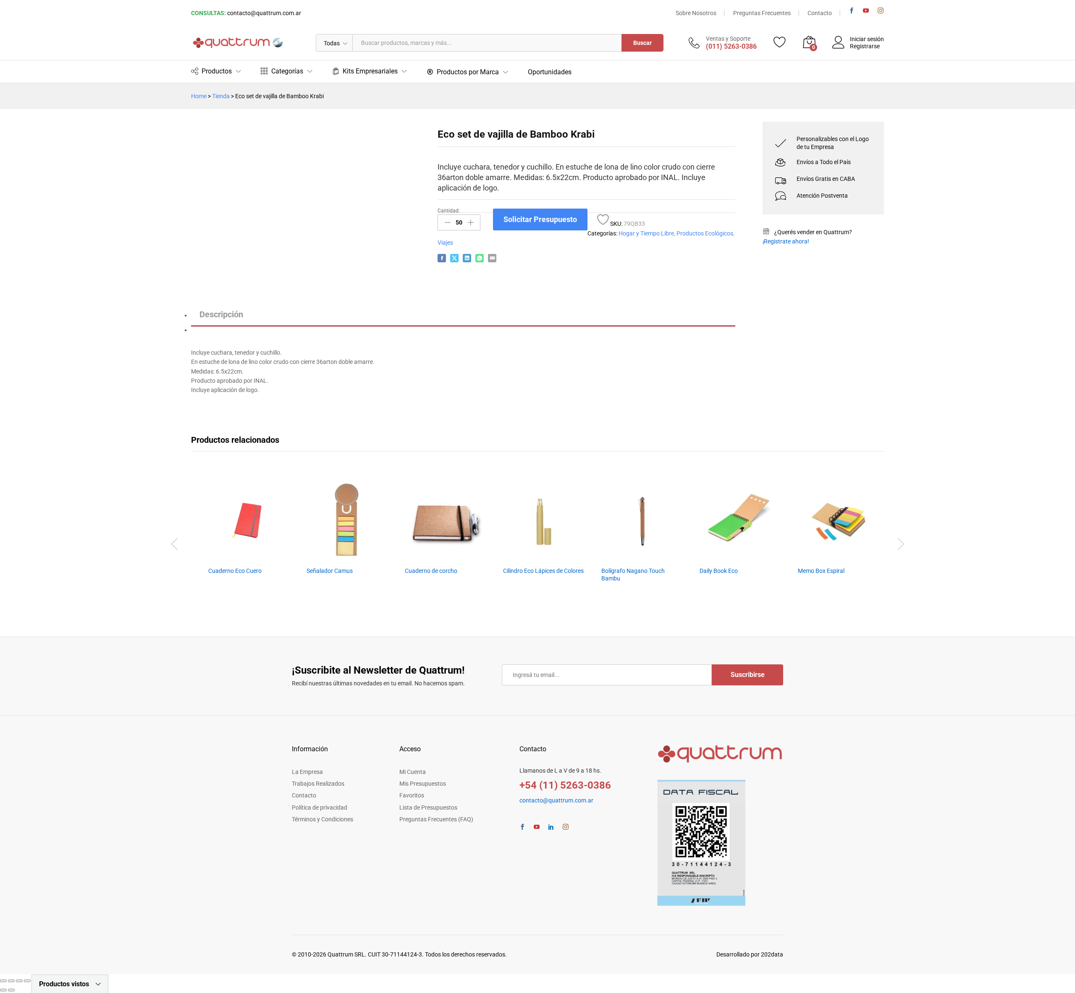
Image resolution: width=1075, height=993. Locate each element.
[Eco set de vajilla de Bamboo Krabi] (442, 258)
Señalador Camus (330, 570)
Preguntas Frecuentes (762, 13)
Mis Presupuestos (422, 783)
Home (199, 96)
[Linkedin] (551, 827)
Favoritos (411, 795)
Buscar (642, 42)
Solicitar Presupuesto (540, 219)
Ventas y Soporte (728, 38)
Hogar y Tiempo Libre (646, 233)
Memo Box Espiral (821, 570)
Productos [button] (217, 71)
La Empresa (307, 771)
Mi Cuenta (412, 771)
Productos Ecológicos (704, 233)
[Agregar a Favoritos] (603, 219)
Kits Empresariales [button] (370, 71)
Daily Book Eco (719, 570)
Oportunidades (550, 72)
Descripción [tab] (221, 314)
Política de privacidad (319, 807)
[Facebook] (851, 11)
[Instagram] (880, 10)
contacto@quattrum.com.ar (264, 13)
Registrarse (865, 46)
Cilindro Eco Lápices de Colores (543, 570)
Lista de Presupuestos (428, 807)
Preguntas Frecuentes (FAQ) (436, 819)
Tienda (221, 96)
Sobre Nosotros (696, 13)
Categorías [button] (287, 71)
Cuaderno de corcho (431, 570)
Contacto (820, 13)
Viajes (445, 242)
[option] (248, 540)
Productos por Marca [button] (468, 72)
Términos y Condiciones (322, 819)
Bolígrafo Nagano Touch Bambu (633, 574)
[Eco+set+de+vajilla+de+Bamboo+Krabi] (454, 258)
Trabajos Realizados (318, 783)
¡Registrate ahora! (786, 241)
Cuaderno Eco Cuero (235, 570)
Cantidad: (449, 210)
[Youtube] (866, 11)
